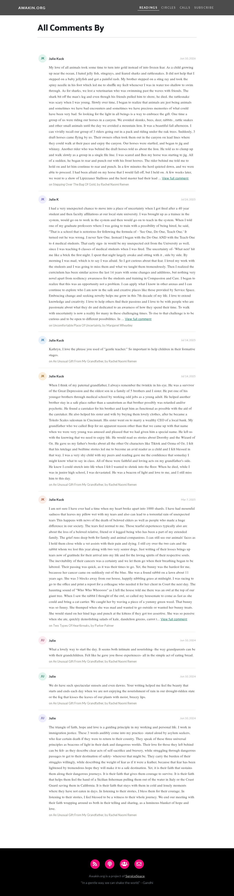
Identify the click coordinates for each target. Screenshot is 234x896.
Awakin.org (32, 7)
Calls (185, 7)
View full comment (175, 178)
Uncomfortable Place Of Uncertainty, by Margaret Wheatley (93, 325)
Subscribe (204, 7)
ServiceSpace (135, 876)
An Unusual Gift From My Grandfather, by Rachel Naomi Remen (95, 361)
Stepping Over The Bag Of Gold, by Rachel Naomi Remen (91, 184)
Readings (148, 7)
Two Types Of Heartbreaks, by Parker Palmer (83, 625)
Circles (168, 7)
